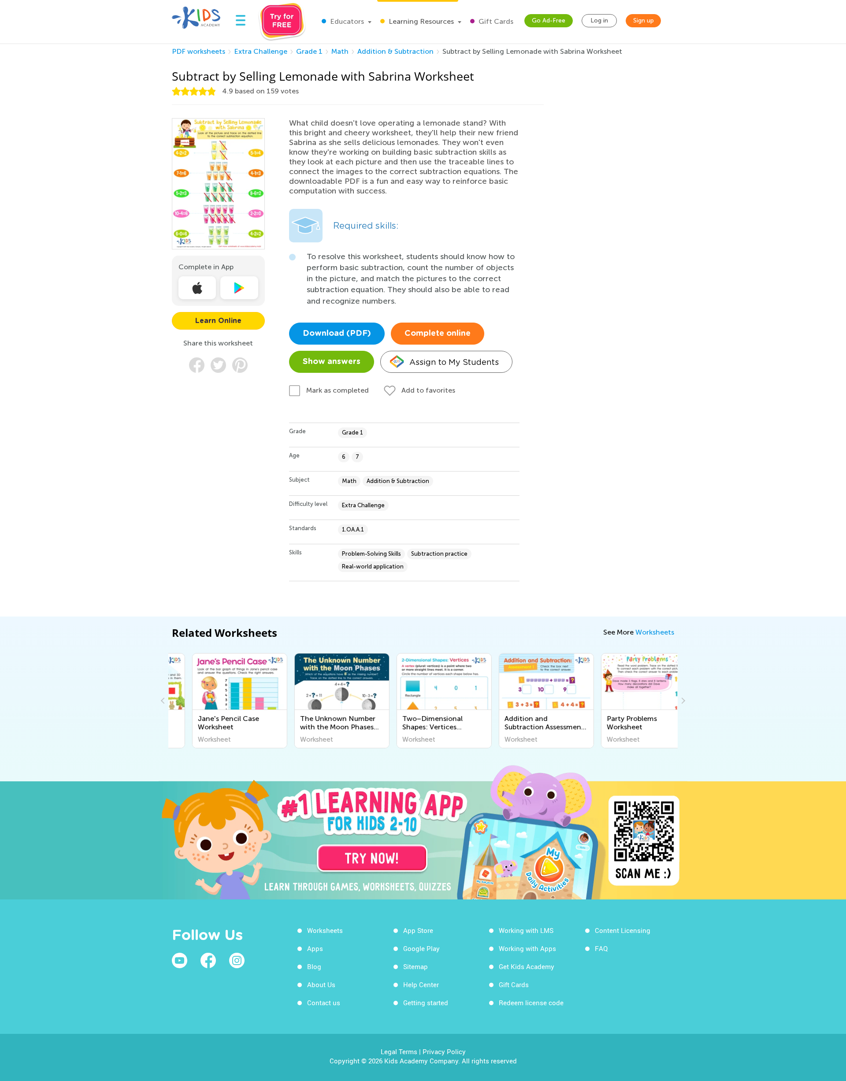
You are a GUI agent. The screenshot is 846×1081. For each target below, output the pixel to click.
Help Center (421, 984)
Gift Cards (495, 21)
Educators (346, 21)
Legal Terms (399, 1051)
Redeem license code (531, 1002)
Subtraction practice (439, 553)
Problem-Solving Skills (371, 553)
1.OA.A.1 (353, 529)
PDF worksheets (198, 51)
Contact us (323, 1002)
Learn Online (218, 320)
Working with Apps (527, 948)
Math (340, 51)
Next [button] (682, 700)
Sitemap (415, 966)
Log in (599, 20)
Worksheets (654, 632)
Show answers (331, 362)
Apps (315, 948)
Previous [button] (164, 700)
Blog (314, 966)
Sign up (643, 20)
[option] (219, 700)
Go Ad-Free (548, 20)
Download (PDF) (337, 334)
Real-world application (373, 566)
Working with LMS (526, 930)
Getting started (425, 1002)
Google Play (421, 948)
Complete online (437, 334)
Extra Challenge (260, 51)
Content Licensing (622, 930)
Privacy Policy (444, 1051)
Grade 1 (309, 51)
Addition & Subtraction (395, 51)
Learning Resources (420, 21)
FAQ (601, 948)
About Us (321, 984)
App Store (418, 930)
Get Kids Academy (526, 966)
